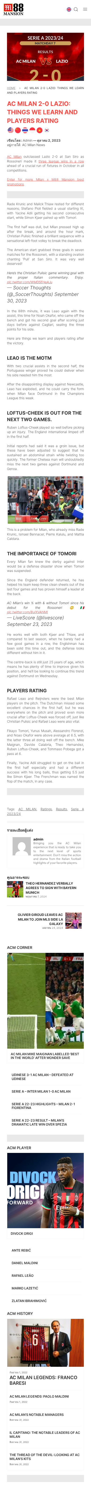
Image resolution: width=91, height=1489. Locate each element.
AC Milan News (33, 145)
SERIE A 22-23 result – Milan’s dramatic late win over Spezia (39, 1122)
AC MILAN (27, 809)
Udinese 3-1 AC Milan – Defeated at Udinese (43, 1077)
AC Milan (14, 156)
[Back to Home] (13, 9)
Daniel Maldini (25, 1263)
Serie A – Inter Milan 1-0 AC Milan (41, 1091)
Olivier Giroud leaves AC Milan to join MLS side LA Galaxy (40, 919)
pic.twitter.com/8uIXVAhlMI (27, 612)
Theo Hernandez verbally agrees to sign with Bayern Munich (51, 887)
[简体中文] (17, 130)
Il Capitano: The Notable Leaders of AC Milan (45, 1435)
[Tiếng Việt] (39, 130)
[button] (69, 9)
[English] (10, 130)
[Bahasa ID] (32, 130)
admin (27, 140)
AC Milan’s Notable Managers (37, 1415)
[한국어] (46, 130)
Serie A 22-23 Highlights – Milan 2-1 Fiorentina (43, 1106)
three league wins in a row (61, 161)
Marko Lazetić (25, 1288)
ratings (46, 809)
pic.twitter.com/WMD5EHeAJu (29, 282)
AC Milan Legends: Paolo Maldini (40, 1396)
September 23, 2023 (29, 624)
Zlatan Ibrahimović (29, 1301)
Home (11, 88)
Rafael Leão (23, 1275)
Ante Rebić (22, 1250)
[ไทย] (25, 130)
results (61, 809)
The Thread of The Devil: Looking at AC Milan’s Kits (45, 1457)
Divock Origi (22, 1233)
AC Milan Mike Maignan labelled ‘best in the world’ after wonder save (45, 1056)
